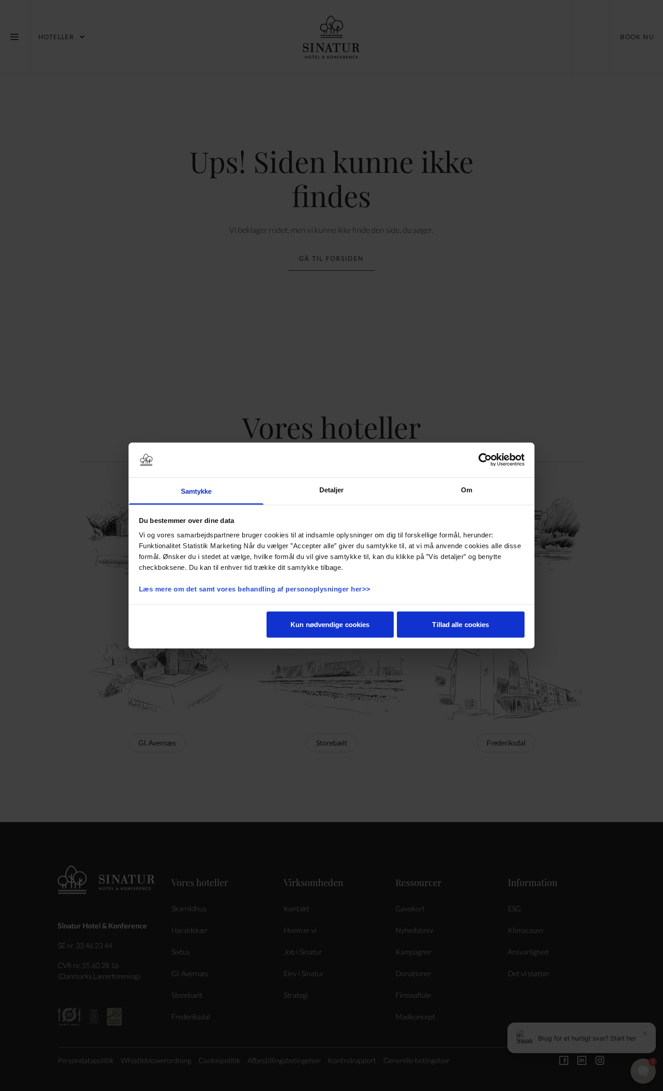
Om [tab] (466, 489)
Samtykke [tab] (196, 491)
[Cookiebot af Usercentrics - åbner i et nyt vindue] (485, 460)
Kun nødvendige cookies (329, 624)
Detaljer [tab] (331, 489)
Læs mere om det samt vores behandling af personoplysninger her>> (256, 588)
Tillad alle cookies (460, 624)
